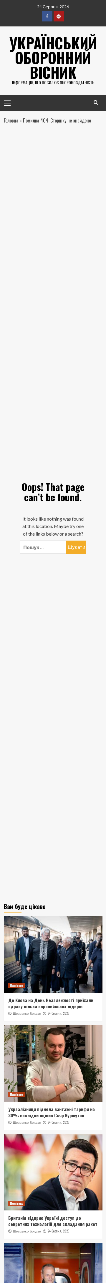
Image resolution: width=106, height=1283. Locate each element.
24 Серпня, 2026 (58, 1013)
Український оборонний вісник (53, 57)
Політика (17, 985)
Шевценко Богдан (27, 1014)
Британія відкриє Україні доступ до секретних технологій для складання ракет (52, 1221)
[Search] (96, 102)
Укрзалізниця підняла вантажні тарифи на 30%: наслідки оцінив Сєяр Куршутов (51, 1112)
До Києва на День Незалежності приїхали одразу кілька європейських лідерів (50, 1003)
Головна (11, 120)
